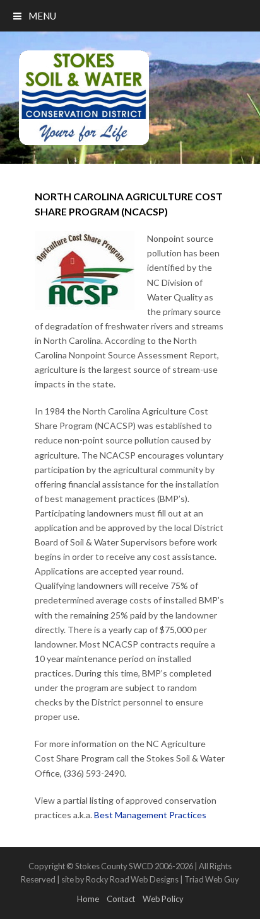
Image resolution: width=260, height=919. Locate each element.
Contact (121, 899)
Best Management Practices (150, 814)
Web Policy (163, 899)
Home (88, 899)
